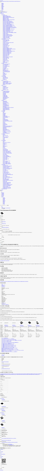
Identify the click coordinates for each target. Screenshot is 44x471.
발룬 (3, 112)
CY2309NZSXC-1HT (37, 374)
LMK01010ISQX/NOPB (19, 374)
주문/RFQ (7, 438)
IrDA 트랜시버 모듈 (5, 150)
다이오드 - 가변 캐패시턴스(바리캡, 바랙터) (8, 42)
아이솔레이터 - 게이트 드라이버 (7, 81)
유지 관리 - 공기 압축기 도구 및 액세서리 (8, 180)
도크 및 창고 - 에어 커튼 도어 (6, 166)
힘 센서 (4, 147)
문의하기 (3, 196)
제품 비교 (3, 285)
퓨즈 (3, 72)
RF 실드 (4, 122)
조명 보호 (4, 69)
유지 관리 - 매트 (5, 181)
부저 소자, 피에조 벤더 (6, 136)
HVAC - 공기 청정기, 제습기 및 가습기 (7, 177)
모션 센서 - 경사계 (5, 157)
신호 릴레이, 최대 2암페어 (6, 91)
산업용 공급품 (3, 164)
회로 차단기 (4, 74)
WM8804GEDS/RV (22, 281)
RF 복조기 (4, 114)
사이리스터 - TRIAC (5, 47)
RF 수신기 (4, 121)
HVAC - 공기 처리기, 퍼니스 (6, 176)
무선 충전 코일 (5, 79)
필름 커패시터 (4, 106)
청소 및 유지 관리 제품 (6, 179)
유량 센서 (4, 146)
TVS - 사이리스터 (5, 65)
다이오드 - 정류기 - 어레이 (6, 40)
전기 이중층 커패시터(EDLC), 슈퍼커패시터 (8, 107)
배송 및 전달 (3, 440)
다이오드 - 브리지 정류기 (6, 39)
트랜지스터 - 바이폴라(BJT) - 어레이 (7, 48)
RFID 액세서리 (5, 127)
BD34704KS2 (27, 374)
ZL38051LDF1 (26, 281)
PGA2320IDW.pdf (6, 227)
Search (7, 205)
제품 (2, 207)
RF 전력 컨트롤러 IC (5, 119)
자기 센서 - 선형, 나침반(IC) (6, 151)
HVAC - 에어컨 (5, 175)
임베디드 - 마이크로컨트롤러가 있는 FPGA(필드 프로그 (9, 27)
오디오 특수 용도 (5, 15)
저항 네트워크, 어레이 (5, 89)
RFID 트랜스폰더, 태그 (6, 129)
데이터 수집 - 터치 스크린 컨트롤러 (7, 24)
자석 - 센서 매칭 (5, 154)
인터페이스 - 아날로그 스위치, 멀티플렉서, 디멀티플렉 (9, 32)
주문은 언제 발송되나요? (9, 442)
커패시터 (3, 100)
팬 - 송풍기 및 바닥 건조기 (6, 172)
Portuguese (3, 6)
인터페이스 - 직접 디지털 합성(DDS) (7, 34)
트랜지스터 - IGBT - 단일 (6, 55)
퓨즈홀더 (4, 73)
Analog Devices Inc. (7, 365)
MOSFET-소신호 (5, 62)
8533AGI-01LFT (15, 374)
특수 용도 (4, 84)
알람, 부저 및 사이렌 (5, 135)
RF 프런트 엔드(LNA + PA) (6, 116)
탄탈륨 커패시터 (5, 101)
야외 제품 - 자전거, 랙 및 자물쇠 (7, 187)
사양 (2, 284)
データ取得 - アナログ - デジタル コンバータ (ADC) (9, 345)
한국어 (2, 7)
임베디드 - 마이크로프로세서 (6, 29)
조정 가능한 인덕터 (5, 77)
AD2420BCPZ (3, 365)
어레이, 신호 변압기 (5, 78)
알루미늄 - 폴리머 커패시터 (6, 109)
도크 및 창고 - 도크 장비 (6, 167)
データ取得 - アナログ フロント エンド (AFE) (8, 344)
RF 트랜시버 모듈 (5, 124)
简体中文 (4, 198)
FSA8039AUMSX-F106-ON (5, 368)
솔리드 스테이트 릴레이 (6, 92)
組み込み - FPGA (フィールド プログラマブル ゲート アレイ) (10, 349)
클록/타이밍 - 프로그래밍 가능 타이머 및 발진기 (9, 19)
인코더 (4, 145)
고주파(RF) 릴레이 (5, 96)
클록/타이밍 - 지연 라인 (6, 18)
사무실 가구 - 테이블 (5, 186)
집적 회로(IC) (3, 14)
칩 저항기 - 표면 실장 (5, 87)
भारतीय (3, 203)
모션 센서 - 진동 (5, 159)
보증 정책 (16, 442)
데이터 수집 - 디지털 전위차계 (6, 23)
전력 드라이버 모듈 (5, 44)
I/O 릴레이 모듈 (5, 95)
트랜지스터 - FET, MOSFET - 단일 (7, 53)
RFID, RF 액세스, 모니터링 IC (6, 130)
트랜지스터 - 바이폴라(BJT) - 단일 (7, 50)
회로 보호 (3, 63)
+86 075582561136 (7, 1)
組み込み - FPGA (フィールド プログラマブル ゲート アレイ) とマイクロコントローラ (13, 350)
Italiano (4, 201)
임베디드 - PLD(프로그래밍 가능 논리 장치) (8, 30)
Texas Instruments (4, 221)
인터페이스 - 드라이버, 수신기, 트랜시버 (8, 35)
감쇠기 (4, 111)
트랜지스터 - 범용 (5, 59)
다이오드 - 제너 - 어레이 (6, 43)
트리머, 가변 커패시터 (5, 102)
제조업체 (3, 193)
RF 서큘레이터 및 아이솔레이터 (7, 131)
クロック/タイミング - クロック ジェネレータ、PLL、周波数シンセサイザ (12, 340)
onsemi (9, 368)
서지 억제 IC (4, 68)
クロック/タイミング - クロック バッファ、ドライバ (9, 339)
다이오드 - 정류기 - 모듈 (6, 58)
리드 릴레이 (4, 94)
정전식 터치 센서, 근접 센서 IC (6, 142)
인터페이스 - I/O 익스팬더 (6, 37)
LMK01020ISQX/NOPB (31, 374)
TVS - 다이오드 (5, 67)
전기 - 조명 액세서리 (5, 170)
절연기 (2, 80)
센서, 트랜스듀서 (4, 140)
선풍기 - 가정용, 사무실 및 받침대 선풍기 (8, 174)
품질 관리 (10, 438)
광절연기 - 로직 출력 (5, 82)
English (4, 197)
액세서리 (4, 75)
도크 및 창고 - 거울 (5, 165)
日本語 (2, 8)
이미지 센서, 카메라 (5, 149)
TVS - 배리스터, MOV (5, 64)
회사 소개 (1, 0)
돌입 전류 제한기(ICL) (5, 70)
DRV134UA (18, 281)
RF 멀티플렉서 (5, 132)
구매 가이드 (6, 440)
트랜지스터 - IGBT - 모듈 (6, 54)
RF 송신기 (4, 125)
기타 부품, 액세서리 (5, 137)
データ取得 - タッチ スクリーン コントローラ (8, 347)
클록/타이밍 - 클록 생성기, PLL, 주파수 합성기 (8, 17)
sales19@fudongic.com (17, 1)
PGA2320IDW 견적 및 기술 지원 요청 (4, 260)
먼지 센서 (4, 144)
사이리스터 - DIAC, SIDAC (6, 45)
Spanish (4, 199)
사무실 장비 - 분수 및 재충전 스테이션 (7, 184)
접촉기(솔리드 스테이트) (6, 97)
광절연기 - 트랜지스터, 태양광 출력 (7, 83)
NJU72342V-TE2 (6, 281)
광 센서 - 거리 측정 (5, 161)
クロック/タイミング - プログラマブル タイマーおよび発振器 (10, 342)
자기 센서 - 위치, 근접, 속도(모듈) (7, 152)
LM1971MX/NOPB (10, 374)
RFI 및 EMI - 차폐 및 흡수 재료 (6, 126)
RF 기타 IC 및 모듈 (5, 117)
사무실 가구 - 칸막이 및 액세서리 (7, 185)
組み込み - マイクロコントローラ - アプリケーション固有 (9, 351)
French (2, 5)
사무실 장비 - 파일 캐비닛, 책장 (7, 182)
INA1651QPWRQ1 (6, 374)
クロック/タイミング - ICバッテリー (6, 341)
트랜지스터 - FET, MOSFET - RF (7, 52)
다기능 (4, 160)
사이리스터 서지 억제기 (6, 60)
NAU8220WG (2, 281)
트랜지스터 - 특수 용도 (6, 57)
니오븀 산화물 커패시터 (6, 105)
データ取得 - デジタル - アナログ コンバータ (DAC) (9, 346)
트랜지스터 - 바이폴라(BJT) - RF (7, 49)
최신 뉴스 (3, 195)
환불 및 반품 (9, 440)
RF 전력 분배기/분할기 (6, 120)
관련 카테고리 (3, 286)
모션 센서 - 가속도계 (5, 155)
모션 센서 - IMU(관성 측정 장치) (7, 156)
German (2, 4)
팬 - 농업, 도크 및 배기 (5, 171)
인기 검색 (3, 355)
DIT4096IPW (15, 281)
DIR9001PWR (9, 281)
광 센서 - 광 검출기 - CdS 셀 (6, 162)
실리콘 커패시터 (5, 104)
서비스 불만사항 (4, 442)
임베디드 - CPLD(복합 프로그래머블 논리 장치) (8, 25)
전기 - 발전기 (4, 169)
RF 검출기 (4, 115)
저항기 (2, 85)
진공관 (4, 139)
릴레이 (2, 90)
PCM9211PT (12, 281)
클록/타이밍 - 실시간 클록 (6, 20)
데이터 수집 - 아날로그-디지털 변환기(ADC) (8, 22)
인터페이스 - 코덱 (5, 33)
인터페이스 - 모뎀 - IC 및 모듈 (6, 38)
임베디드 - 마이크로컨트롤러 (6, 28)
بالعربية (2, 9)
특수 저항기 (4, 86)
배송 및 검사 (13, 442)
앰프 (3, 141)
